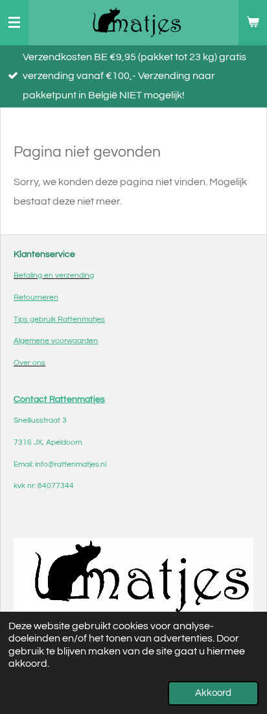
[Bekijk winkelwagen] (252, 22)
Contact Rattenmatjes (59, 399)
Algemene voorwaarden (56, 341)
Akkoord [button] (213, 693)
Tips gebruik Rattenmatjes (59, 319)
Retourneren (36, 297)
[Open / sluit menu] (14, 22)
